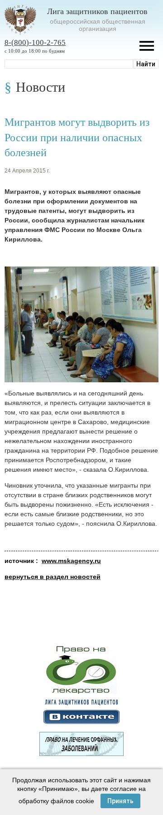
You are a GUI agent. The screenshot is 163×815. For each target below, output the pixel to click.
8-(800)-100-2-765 (35, 42)
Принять (120, 801)
